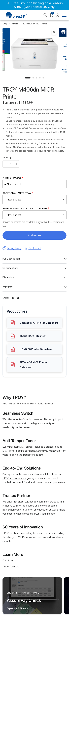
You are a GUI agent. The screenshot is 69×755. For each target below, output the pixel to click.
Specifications (10, 268)
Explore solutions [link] (16, 608)
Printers (14, 24)
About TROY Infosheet (33, 336)
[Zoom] (53, 32)
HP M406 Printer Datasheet (36, 349)
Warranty (7, 286)
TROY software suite (14, 478)
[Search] (45, 15)
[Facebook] (13, 298)
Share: (6, 298)
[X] (18, 298)
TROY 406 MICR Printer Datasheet (33, 365)
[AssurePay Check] (32, 595)
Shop (5, 24)
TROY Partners (11, 566)
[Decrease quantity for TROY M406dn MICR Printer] (5, 163)
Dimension (8, 277)
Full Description (11, 258)
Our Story (8, 560)
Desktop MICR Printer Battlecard (39, 322)
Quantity (7, 157)
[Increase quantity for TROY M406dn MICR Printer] (16, 163)
